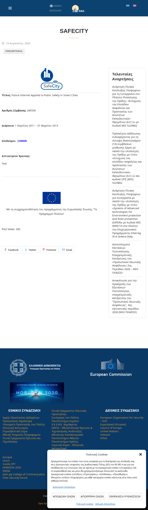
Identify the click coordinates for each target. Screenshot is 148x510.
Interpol (105, 434)
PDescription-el (14, 51)
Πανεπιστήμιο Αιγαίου (65, 421)
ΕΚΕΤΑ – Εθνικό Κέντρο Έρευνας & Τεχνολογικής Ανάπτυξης (72, 429)
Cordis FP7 (9, 464)
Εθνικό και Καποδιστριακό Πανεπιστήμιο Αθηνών (67, 436)
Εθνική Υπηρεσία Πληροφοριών (22, 434)
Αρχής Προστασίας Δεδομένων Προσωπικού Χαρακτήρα (21, 419)
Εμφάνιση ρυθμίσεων (124, 496)
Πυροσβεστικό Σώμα (15, 431)
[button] (140, 454)
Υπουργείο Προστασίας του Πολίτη (24, 424)
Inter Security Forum (15, 477)
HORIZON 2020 (12, 467)
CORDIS (22, 141)
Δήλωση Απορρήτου (105, 503)
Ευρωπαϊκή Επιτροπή (113, 424)
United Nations (109, 431)
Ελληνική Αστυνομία (15, 428)
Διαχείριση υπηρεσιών (64, 487)
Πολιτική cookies (84, 503)
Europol (7, 457)
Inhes (103, 438)
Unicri (6, 460)
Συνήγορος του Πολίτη (65, 417)
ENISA (6, 471)
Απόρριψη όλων (92, 496)
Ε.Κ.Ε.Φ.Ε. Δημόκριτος (64, 424)
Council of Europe (111, 428)
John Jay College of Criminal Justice (24, 474)
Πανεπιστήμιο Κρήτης (65, 441)
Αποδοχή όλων (64, 496)
